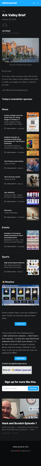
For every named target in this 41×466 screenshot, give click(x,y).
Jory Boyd (6, 31)
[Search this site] (34, 3)
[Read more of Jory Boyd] (5, 25)
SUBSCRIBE (20, 358)
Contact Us (20, 324)
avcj (3, 11)
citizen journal (9, 3)
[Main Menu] (37, 3)
